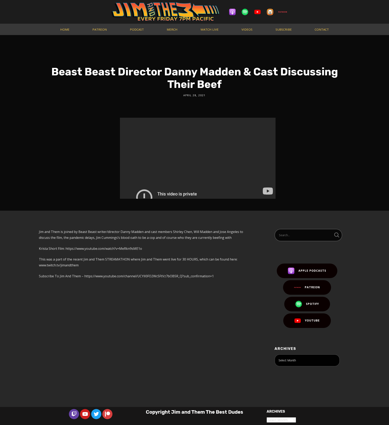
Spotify (312, 304)
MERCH (172, 29)
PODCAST (137, 29)
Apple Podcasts (312, 270)
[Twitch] (74, 414)
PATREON (99, 29)
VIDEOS (247, 29)
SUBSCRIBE (284, 29)
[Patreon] (284, 12)
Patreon (312, 287)
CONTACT (322, 29)
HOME (64, 29)
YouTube (312, 320)
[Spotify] (247, 12)
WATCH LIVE (210, 29)
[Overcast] (272, 12)
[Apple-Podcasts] (234, 12)
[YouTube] (259, 12)
